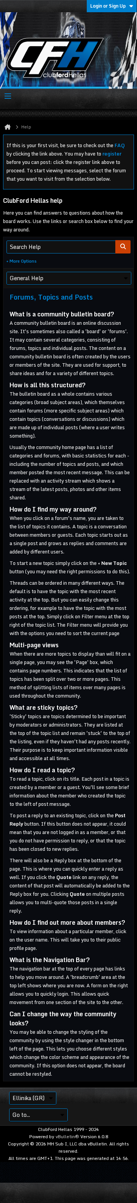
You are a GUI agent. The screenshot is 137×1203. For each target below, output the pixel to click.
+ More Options (21, 261)
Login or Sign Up (108, 6)
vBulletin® (67, 1136)
